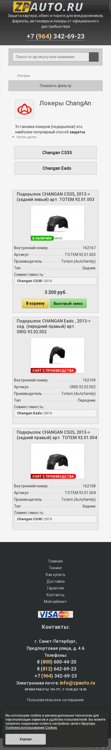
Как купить (55, 574)
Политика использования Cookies (31, 728)
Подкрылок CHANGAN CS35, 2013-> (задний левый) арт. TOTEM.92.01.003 (55, 197)
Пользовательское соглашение (55, 700)
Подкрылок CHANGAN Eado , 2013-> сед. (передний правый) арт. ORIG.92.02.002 (54, 326)
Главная (55, 561)
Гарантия (55, 588)
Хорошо (26, 739)
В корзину (35, 303)
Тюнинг (55, 568)
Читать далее (25, 137)
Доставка (56, 581)
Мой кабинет (55, 601)
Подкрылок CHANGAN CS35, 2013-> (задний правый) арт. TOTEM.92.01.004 (57, 435)
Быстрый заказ (68, 303)
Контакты (55, 595)
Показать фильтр (55, 86)
